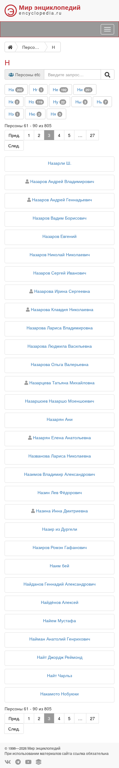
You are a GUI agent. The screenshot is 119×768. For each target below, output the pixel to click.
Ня (56, 114)
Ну (59, 102)
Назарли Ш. (59, 163)
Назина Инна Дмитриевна (62, 511)
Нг (37, 89)
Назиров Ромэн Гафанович (60, 547)
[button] (16, 89)
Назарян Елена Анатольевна (62, 437)
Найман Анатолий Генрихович (59, 639)
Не (60, 89)
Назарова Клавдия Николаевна (62, 309)
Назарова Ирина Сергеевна (62, 291)
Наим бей (59, 565)
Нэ (13, 114)
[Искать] (107, 74)
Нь (101, 102)
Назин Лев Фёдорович (60, 492)
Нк (13, 102)
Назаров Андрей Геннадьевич (62, 199)
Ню (34, 114)
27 (92, 135)
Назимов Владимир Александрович (59, 474)
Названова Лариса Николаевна (59, 456)
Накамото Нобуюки (59, 694)
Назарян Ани (60, 419)
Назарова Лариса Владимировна (60, 328)
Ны (80, 102)
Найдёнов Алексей (59, 602)
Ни (84, 89)
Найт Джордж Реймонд (59, 657)
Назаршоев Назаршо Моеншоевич (59, 401)
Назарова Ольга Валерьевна (59, 364)
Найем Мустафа (59, 620)
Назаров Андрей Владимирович (62, 181)
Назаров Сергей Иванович (59, 273)
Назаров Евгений (59, 236)
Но (35, 102)
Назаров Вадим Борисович (59, 218)
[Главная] (10, 47)
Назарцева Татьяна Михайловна (62, 382)
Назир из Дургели (59, 529)
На (15, 89)
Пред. (14, 135)
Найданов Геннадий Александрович (59, 584)
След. (14, 145)
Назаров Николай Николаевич (60, 254)
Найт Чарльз (59, 675)
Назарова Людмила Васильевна (59, 346)
